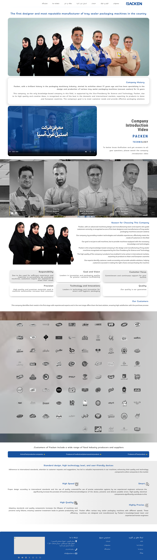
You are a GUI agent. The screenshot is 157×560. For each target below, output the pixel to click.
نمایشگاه (45, 4)
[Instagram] (33, 557)
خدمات (94, 4)
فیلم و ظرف (104, 4)
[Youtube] (22, 557)
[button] (52, 131)
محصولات (116, 4)
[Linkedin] (25, 557)
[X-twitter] (29, 557)
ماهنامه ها (55, 4)
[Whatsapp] (36, 557)
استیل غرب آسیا (82, 4)
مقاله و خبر (68, 4)
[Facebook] (18, 557)
